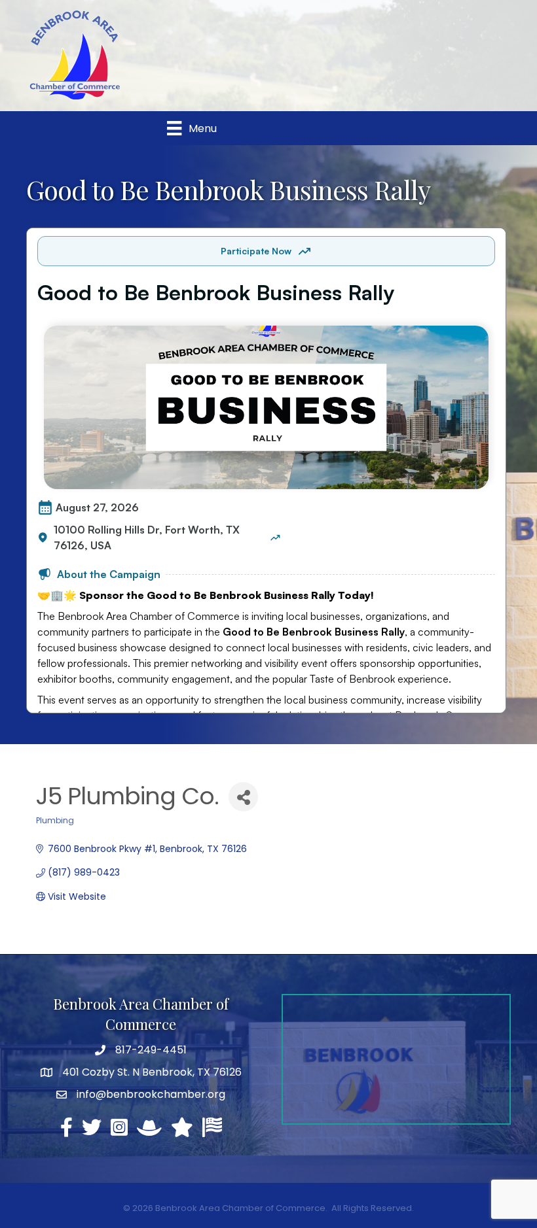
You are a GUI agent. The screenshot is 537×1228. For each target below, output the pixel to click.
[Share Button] (243, 796)
